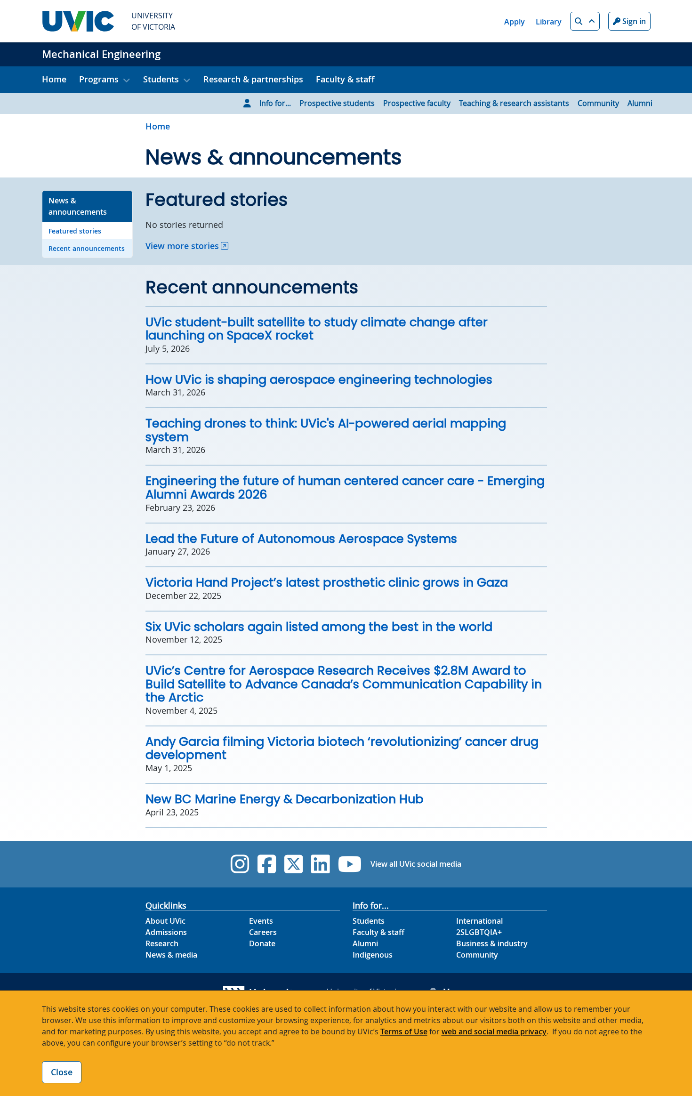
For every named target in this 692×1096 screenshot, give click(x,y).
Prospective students (337, 103)
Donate (262, 943)
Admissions (166, 932)
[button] (585, 21)
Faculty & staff (345, 79)
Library (549, 21)
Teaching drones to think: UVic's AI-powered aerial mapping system (325, 430)
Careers (263, 932)
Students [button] (161, 79)
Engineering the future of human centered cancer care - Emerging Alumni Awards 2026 (345, 487)
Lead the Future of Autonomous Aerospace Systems (301, 538)
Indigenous (373, 955)
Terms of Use (403, 1031)
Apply (514, 21)
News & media (171, 955)
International (479, 921)
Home (54, 79)
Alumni (640, 103)
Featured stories (74, 230)
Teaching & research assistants (514, 103)
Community (598, 103)
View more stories (182, 245)
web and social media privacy (494, 1031)
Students (369, 921)
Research (161, 943)
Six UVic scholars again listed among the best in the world (318, 626)
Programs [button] (99, 79)
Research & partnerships (253, 79)
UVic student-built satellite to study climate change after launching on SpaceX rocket (316, 329)
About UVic (165, 921)
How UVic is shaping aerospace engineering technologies (318, 379)
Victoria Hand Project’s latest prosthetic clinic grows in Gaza (326, 582)
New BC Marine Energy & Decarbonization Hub (284, 798)
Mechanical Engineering (101, 54)
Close (61, 1072)
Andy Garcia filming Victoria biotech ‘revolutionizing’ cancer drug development (342, 748)
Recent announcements (86, 248)
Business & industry (492, 943)
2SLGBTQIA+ (479, 932)
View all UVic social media (415, 864)
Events (261, 921)
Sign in (633, 21)
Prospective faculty (417, 103)
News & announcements (77, 206)
